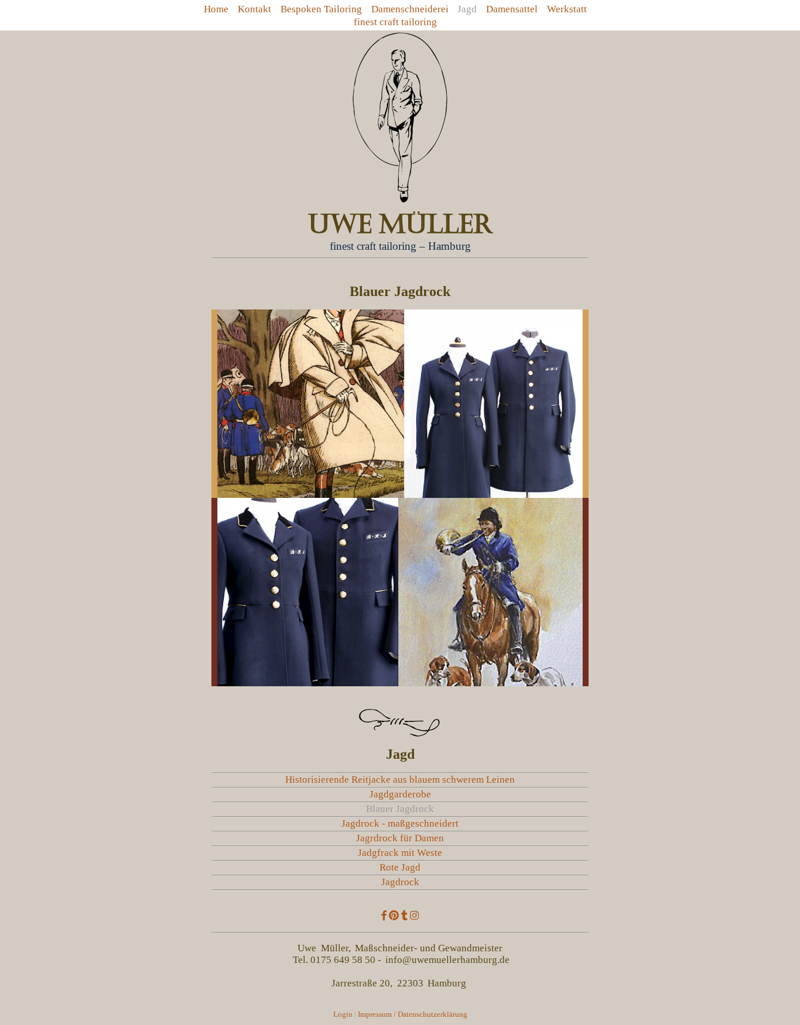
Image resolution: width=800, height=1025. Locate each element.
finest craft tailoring (395, 21)
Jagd (467, 9)
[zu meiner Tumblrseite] (404, 915)
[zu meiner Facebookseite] (384, 915)
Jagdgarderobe (400, 794)
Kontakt (254, 9)
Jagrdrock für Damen (400, 838)
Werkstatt (567, 9)
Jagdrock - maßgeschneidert (400, 823)
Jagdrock (400, 882)
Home (216, 9)
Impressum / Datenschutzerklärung (412, 1014)
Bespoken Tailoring (321, 9)
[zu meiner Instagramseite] (414, 915)
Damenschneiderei (410, 9)
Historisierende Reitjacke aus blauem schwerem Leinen (400, 779)
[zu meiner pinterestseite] (394, 915)
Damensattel (512, 9)
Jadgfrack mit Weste (400, 852)
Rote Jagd (400, 867)
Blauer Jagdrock (400, 808)
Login (343, 1014)
